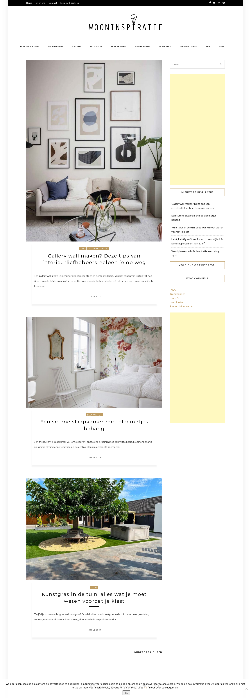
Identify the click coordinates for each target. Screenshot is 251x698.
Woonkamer (56, 46)
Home (29, 3)
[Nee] (246, 688)
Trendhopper (177, 293)
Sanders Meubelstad (181, 306)
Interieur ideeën (98, 249)
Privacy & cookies (69, 3)
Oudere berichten (148, 652)
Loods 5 (174, 298)
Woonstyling (188, 46)
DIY (208, 46)
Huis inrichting (29, 46)
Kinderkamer (142, 46)
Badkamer (96, 46)
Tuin (221, 46)
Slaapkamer (118, 46)
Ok (126, 693)
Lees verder (94, 297)
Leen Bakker (177, 302)
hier (146, 687)
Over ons (40, 3)
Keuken (76, 46)
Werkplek (165, 46)
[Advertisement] (197, 129)
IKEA (173, 289)
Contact (53, 3)
